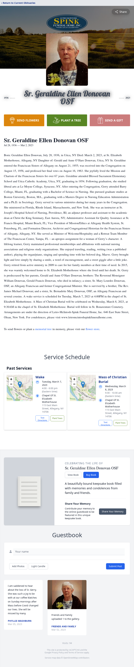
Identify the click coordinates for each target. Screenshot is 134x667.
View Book (73, 474)
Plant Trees (57, 418)
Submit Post (115, 566)
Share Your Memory (112, 511)
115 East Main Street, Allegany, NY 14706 (53, 408)
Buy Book (91, 474)
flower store (92, 329)
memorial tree (43, 329)
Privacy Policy (58, 652)
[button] (20, 384)
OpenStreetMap (70, 657)
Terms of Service (76, 652)
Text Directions (42, 418)
